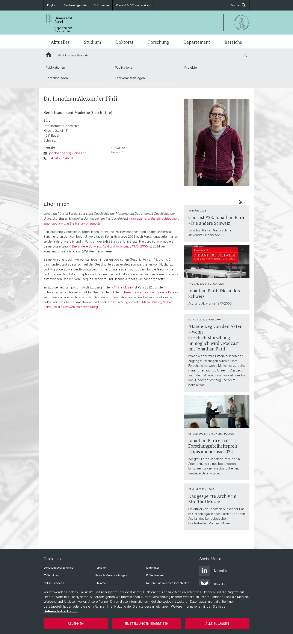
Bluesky (219, 584)
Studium (92, 42)
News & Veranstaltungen (111, 575)
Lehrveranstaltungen (130, 78)
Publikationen (55, 67)
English (52, 5)
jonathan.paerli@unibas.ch (67, 153)
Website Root (48, 54)
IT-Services (51, 575)
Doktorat (124, 42)
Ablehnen (76, 623)
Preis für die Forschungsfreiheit (146, 292)
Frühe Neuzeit (155, 575)
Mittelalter (152, 567)
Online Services (54, 583)
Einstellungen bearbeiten (146, 623)
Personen (101, 567)
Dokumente (101, 5)
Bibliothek (101, 583)
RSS (246, 202)
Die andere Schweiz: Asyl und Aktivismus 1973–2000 (110, 246)
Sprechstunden (57, 78)
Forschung (158, 42)
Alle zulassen (217, 623)
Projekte (190, 67)
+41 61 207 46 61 (61, 158)
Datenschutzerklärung (61, 611)
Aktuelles (60, 42)
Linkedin (220, 570)
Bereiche (233, 42)
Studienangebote (75, 5)
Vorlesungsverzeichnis (58, 567)
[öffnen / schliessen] (245, 55)
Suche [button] (235, 5)
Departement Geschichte (63, 29)
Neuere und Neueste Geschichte (167, 583)
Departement (196, 42)
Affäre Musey (123, 287)
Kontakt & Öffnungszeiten (133, 5)
